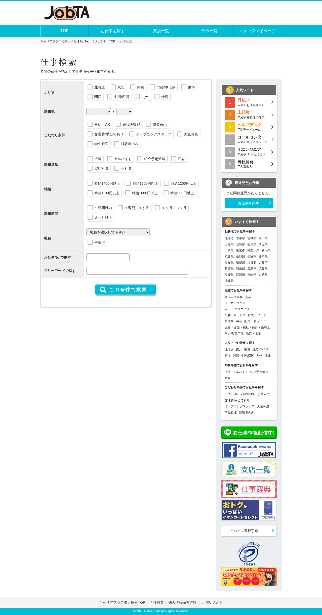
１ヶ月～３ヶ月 (174, 208)
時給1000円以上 (145, 193)
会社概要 (157, 602)
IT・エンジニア (235, 303)
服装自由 (160, 125)
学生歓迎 (101, 144)
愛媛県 (229, 274)
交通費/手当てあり (109, 134)
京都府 (251, 262)
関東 (140, 87)
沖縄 (164, 97)
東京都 (240, 250)
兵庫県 (229, 268)
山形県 (229, 244)
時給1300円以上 (145, 183)
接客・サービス (235, 315)
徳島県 (263, 268)
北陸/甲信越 (166, 87)
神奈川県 (253, 250)
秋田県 (263, 238)
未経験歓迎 (131, 125)
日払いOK (102, 125)
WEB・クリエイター (239, 309)
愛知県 (229, 262)
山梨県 (240, 256)
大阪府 (263, 262)
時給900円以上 (182, 193)
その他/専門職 (234, 333)
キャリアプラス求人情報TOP (122, 602)
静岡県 (263, 256)
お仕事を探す (113, 31)
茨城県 (240, 244)
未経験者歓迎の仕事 (251, 114)
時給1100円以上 (106, 193)
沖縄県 (229, 280)
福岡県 (240, 274)
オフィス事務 (234, 297)
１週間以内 (103, 208)
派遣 (97, 159)
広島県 (251, 268)
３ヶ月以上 (103, 218)
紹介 (181, 159)
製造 (239, 321)
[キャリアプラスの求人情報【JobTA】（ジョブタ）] (67, 12)
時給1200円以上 (183, 183)
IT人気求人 (245, 164)
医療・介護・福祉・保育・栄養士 (247, 327)
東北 (121, 87)
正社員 (126, 168)
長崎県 (251, 274)
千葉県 (229, 250)
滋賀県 (240, 262)
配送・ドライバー (256, 321)
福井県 (229, 256)
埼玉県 (263, 244)
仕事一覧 (209, 31)
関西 (97, 97)
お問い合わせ (212, 602)
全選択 (99, 243)
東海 (191, 87)
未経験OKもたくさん (251, 151)
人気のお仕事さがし (251, 102)
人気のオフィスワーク (252, 139)
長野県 (251, 256)
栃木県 (251, 244)
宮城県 (251, 238)
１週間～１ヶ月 (137, 208)
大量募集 (191, 134)
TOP (64, 31)
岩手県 (240, 238)
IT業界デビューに (249, 127)
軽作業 (229, 321)
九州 (145, 97)
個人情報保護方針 (182, 602)
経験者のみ (130, 144)
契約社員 (101, 168)
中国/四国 (121, 97)
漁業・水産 (253, 333)
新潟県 (266, 250)
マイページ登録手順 (242, 531)
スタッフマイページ (257, 31)
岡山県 (240, 268)
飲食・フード (257, 315)
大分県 (263, 274)
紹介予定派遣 (154, 159)
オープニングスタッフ (153, 134)
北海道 (99, 87)
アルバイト (123, 159)
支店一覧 (161, 31)
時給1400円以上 (107, 183)
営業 (248, 297)
